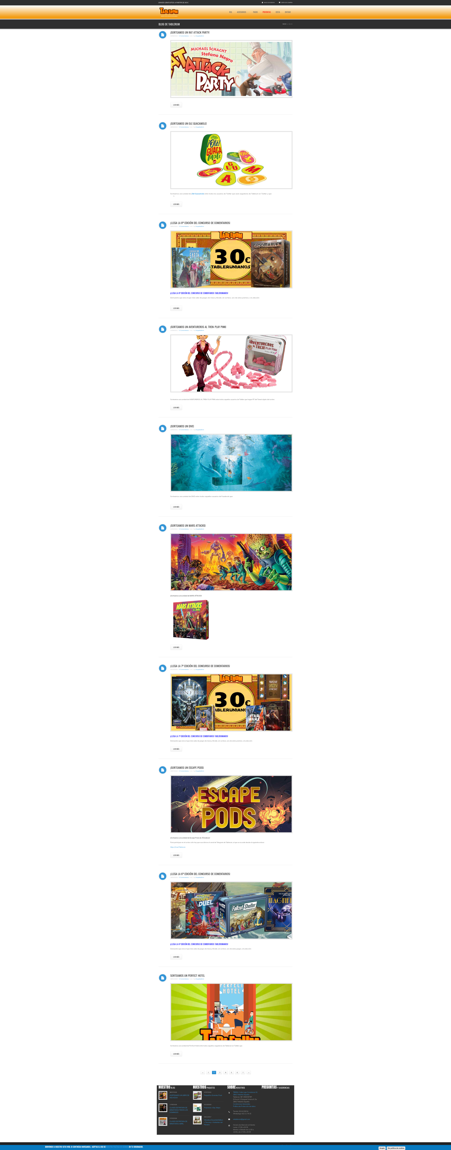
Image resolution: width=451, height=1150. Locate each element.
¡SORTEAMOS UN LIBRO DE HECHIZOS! (179, 1096)
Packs (255, 12)
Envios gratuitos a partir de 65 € (173, 3)
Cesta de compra (286, 2)
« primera (194, 1072)
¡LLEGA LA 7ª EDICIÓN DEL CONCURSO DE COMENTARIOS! (200, 666)
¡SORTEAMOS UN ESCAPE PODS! (187, 767)
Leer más (176, 105)
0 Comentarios (184, 36)
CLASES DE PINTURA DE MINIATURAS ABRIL (178, 1122)
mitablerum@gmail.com (241, 1119)
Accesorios (242, 12)
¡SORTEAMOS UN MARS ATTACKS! (188, 525)
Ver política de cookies (396, 1148)
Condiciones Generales (241, 1104)
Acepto (382, 1148)
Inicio (284, 24)
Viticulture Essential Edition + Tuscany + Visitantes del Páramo (213, 1122)
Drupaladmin (200, 36)
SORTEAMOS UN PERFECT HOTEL (187, 975)
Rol (230, 12)
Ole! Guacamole (198, 194)
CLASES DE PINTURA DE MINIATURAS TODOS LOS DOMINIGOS (179, 1110)
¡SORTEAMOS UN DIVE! (182, 426)
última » (256, 1072)
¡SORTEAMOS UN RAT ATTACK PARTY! (190, 32)
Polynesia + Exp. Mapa (212, 1108)
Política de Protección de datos (244, 1106)
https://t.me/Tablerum (177, 847)
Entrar (288, 12)
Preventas (267, 12)
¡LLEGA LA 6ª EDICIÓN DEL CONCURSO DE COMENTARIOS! (200, 874)
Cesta (278, 12)
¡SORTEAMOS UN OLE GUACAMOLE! (188, 123)
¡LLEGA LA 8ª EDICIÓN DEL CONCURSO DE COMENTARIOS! (200, 223)
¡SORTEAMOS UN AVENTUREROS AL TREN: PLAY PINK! (198, 327)
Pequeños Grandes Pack (213, 1095)
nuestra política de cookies (117, 1146)
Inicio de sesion (269, 2)
